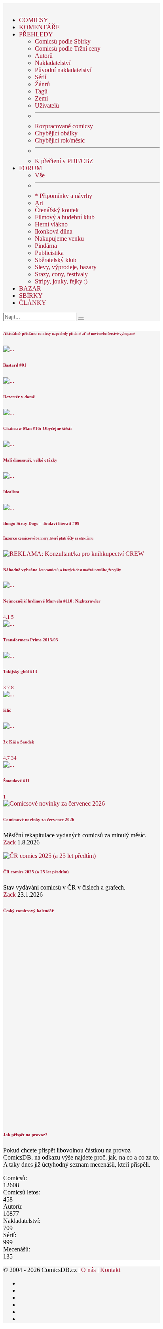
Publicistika (49, 252)
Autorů (44, 55)
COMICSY (33, 20)
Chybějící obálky (56, 133)
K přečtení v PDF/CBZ (64, 161)
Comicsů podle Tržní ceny (67, 48)
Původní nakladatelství (63, 70)
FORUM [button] (30, 168)
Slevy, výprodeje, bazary (66, 267)
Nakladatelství (52, 62)
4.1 (6, 617)
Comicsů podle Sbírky (63, 41)
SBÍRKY (31, 295)
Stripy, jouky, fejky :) (61, 281)
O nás (88, 1269)
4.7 (6, 758)
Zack (9, 842)
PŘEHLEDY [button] (36, 34)
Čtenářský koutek (57, 210)
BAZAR (30, 288)
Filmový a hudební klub (65, 217)
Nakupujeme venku (59, 238)
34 (14, 758)
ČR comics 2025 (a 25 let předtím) (36, 871)
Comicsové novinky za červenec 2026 (38, 819)
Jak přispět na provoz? (25, 1134)
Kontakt (110, 1269)
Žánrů (42, 84)
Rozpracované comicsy (64, 126)
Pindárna (46, 245)
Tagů (41, 91)
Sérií (40, 77)
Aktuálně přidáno (20, 333)
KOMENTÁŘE (39, 27)
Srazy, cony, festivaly (61, 274)
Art (39, 203)
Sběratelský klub (55, 260)
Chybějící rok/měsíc (60, 140)
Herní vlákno (51, 224)
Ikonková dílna (53, 231)
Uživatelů (47, 105)
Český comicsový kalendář (28, 910)
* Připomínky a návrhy (63, 195)
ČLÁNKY (32, 302)
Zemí (41, 98)
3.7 (6, 687)
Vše (40, 175)
